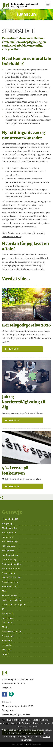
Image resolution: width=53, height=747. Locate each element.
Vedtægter (7, 649)
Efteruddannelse (9, 595)
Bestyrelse (7, 645)
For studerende (9, 532)
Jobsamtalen (8, 618)
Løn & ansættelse (10, 555)
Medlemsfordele (9, 528)
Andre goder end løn (11, 564)
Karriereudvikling (10, 586)
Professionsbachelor (11, 600)
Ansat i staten (8, 573)
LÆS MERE (14, 349)
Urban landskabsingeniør (14, 604)
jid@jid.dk (6, 687)
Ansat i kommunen (11, 568)
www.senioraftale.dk (11, 236)
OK (20, 744)
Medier (5, 627)
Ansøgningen (8, 613)
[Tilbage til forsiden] (26, 5)
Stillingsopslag (8, 546)
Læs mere (29, 744)
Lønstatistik (7, 622)
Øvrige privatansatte (11, 577)
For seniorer (7, 537)
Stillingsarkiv (8, 550)
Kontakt (5, 654)
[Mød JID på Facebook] (5, 694)
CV (3, 609)
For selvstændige (10, 541)
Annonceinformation (11, 631)
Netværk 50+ (8, 636)
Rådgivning (7, 523)
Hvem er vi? (7, 640)
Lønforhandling (9, 559)
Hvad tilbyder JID (10, 519)
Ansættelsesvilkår (10, 582)
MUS (4, 591)
